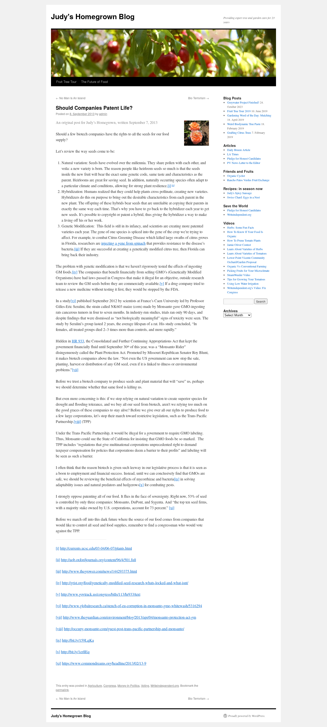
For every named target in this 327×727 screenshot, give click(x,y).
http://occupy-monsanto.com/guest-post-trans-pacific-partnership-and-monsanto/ (124, 628)
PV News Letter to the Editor (243, 163)
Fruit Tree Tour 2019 (239, 111)
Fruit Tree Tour (66, 81)
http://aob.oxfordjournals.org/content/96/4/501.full (98, 559)
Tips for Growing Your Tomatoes (246, 279)
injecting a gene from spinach (123, 243)
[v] (162, 283)
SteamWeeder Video (238, 275)
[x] (141, 484)
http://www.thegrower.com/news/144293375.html (99, 571)
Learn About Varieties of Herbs (245, 249)
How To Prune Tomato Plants (244, 240)
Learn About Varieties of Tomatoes (247, 253)
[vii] (75, 369)
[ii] (173, 185)
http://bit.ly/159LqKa (78, 640)
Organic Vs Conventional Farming (246, 266)
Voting (145, 685)
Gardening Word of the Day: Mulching (249, 115)
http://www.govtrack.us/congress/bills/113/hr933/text (100, 594)
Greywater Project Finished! (243, 102)
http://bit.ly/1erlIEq (75, 651)
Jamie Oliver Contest (239, 245)
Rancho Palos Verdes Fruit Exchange (248, 180)
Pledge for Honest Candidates (244, 158)
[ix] (176, 478)
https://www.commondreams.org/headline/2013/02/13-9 (104, 663)
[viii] (77, 421)
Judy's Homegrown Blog (93, 16)
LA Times (233, 154)
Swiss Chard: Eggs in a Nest (243, 197)
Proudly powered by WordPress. (246, 716)
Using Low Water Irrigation (243, 283)
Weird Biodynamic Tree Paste (243, 124)
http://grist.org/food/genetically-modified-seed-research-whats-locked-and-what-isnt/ (125, 582)
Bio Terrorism (198, 98)
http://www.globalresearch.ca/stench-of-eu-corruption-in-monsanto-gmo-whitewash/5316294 (132, 605)
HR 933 (78, 340)
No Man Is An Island (70, 98)
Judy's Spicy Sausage (239, 193)
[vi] (73, 300)
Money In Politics (129, 685)
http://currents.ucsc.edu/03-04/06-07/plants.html (96, 548)
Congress (109, 685)
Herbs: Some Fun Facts (240, 227)
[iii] (76, 248)
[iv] (74, 271)
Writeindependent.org (165, 685)
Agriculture (95, 685)
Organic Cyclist (236, 176)
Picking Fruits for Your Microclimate (248, 270)
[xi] (171, 507)
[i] (169, 185)
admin (103, 114)
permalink (62, 690)
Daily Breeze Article (238, 150)
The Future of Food (94, 81)
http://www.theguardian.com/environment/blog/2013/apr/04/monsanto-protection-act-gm (129, 617)
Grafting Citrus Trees (239, 132)
